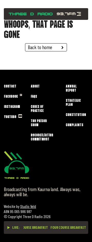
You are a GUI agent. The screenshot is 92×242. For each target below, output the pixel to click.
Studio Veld (28, 206)
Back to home (40, 47)
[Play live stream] (8, 227)
